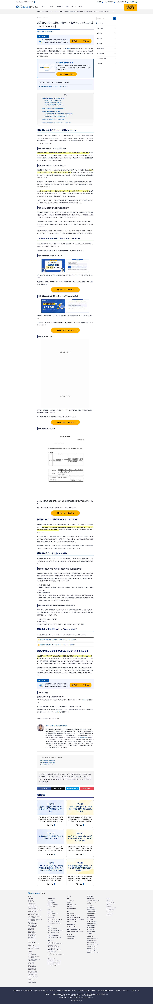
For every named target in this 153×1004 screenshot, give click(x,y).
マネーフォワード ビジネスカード (55, 919)
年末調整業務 (100, 53)
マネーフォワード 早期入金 (53, 946)
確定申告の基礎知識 (91, 909)
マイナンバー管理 (101, 58)
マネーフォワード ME (111, 907)
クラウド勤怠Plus (34, 960)
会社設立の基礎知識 (91, 917)
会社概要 (99, 2)
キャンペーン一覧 (110, 902)
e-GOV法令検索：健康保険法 (47, 762)
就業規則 (67, 48)
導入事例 (69, 902)
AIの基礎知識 (90, 933)
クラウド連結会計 (32, 941)
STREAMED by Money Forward (54, 949)
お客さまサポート (121, 2)
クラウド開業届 (51, 917)
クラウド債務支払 (32, 932)
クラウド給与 (31, 963)
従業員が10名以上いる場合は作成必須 (53, 100)
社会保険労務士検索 (71, 908)
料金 (43, 6)
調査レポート (109, 904)
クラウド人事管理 (32, 954)
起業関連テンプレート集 (92, 948)
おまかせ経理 (50, 900)
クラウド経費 (31, 929)
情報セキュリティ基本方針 (40, 990)
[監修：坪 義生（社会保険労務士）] (40, 736)
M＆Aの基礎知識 (90, 929)
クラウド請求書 (35, 917)
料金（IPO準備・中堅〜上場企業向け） (75, 919)
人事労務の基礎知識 (70, 11)
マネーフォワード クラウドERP (54, 923)
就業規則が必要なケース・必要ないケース (53, 98)
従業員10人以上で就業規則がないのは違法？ (54, 108)
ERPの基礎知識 (90, 905)
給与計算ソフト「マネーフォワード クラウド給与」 (50, 11)
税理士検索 (69, 906)
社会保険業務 (100, 48)
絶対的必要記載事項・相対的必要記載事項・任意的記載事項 (59, 114)
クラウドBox (33, 944)
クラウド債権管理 (33, 926)
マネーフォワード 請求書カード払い (55, 943)
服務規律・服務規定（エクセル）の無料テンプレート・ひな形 (57, 640)
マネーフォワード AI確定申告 (34, 914)
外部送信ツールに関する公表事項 (87, 990)
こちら (85, 700)
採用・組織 (100, 28)
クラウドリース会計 (33, 907)
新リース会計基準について (53, 932)
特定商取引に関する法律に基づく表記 (66, 990)
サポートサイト (70, 900)
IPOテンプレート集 (91, 950)
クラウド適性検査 (32, 981)
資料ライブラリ (110, 900)
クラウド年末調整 (32, 966)
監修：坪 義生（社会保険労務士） (45, 32)
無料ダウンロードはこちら (65, 290)
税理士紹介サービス (71, 904)
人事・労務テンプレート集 (92, 944)
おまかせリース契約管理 (53, 904)
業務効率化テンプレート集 (92, 952)
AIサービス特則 (136, 990)
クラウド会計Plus (32, 904)
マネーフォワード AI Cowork (54, 961)
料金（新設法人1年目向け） (73, 915)
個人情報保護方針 (27, 990)
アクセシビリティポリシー (122, 990)
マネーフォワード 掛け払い (34, 947)
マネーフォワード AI (54, 964)
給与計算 (99, 38)
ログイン (132, 2)
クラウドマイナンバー (33, 972)
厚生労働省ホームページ (46, 765)
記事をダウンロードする (79, 41)
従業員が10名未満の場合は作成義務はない (54, 105)
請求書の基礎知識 (91, 913)
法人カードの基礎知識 (92, 921)
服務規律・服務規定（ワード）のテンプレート (54, 86)
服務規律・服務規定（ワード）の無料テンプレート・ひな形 (57, 645)
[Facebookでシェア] (44, 788)
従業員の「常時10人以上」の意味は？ (53, 102)
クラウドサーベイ (33, 978)
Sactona (56, 955)
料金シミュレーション (72, 921)
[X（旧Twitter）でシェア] (58, 788)
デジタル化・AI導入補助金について (55, 930)
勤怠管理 (99, 43)
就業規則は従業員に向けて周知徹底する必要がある (56, 116)
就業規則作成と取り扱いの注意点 (51, 111)
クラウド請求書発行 (35, 920)
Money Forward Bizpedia (93, 901)
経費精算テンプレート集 (92, 940)
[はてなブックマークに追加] (72, 788)
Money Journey (110, 912)
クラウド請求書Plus (32, 923)
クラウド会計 (31, 901)
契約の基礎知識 (90, 915)
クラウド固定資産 (32, 935)
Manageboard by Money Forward (55, 952)
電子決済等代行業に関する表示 (105, 990)
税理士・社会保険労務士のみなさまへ (75, 931)
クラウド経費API (71, 938)
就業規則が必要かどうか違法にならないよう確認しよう (57, 122)
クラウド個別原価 (32, 938)
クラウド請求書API (71, 936)
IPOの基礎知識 (90, 919)
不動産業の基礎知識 (91, 931)
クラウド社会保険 (32, 969)
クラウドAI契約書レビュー (53, 913)
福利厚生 (99, 33)
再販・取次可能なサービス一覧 (54, 937)
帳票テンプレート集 (91, 942)
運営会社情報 (16, 990)
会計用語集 (89, 903)
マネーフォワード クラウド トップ (24, 2)
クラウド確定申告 (35, 910)
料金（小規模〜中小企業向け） (74, 917)
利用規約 (52, 990)
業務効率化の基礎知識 (92, 923)
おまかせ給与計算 (51, 906)
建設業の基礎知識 (91, 927)
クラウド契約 (50, 911)
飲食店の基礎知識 (91, 925)
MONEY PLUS (111, 910)
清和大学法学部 (84, 737)
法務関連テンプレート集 (92, 946)
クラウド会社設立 (51, 915)
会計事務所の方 (109, 2)
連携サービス (69, 6)
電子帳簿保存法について (53, 928)
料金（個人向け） (71, 913)
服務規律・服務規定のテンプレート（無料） (54, 119)
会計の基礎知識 (90, 907)
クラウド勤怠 (33, 957)
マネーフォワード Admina (53, 921)
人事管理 (99, 63)
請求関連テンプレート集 (92, 938)
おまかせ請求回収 (51, 902)
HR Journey (109, 914)
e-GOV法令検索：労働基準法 (47, 760)
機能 (51, 6)
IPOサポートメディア (71, 926)
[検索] (114, 18)
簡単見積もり (60, 6)
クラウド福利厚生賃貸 (33, 975)
